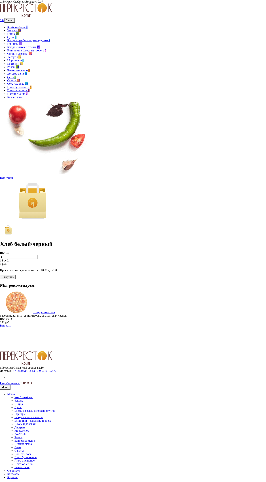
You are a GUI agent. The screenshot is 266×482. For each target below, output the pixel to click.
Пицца (13, 33)
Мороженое (15, 60)
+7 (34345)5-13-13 (24, 370)
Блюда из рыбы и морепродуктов (28, 40)
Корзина (12, 477)
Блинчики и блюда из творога (26, 50)
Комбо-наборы (17, 27)
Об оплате (13, 470)
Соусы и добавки (19, 53)
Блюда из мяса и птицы (23, 47)
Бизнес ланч (14, 97)
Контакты (13, 473)
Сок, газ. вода (17, 83)
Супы (11, 37)
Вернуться (6, 177)
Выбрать (5, 325)
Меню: (11, 394)
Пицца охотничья (44, 312)
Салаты (13, 80)
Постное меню (17, 93)
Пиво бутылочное (19, 87)
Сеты (11, 77)
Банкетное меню (18, 70)
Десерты (14, 57)
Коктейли (15, 63)
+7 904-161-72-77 (45, 370)
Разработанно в (10, 383)
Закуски (14, 30)
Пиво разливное (18, 90)
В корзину (7, 277)
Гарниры (14, 43)
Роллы (13, 66)
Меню (9, 20)
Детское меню (17, 73)
